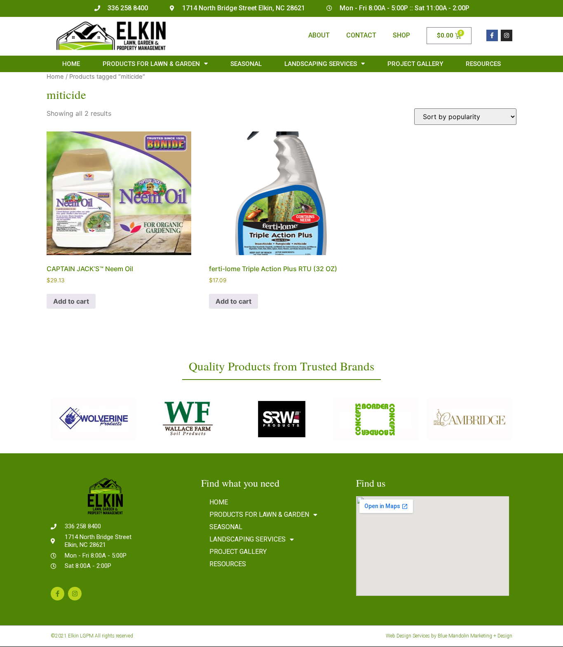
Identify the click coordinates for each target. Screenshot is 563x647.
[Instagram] (506, 35)
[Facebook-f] (492, 35)
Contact (361, 35)
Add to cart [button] (71, 301)
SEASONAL (246, 64)
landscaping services (320, 64)
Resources (483, 64)
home (71, 64)
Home (55, 76)
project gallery (415, 64)
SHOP (401, 35)
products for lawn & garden (151, 64)
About (319, 35)
